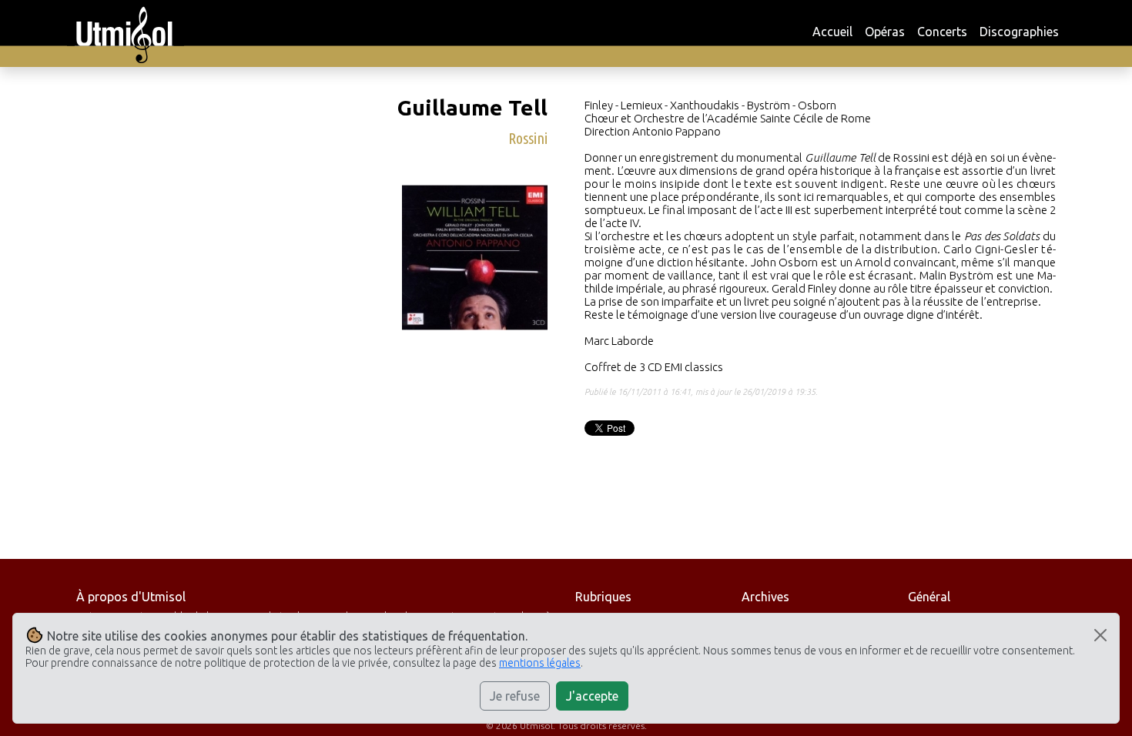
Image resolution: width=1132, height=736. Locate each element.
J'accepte (592, 696)
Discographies (1019, 31)
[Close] (1100, 635)
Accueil (832, 31)
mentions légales (540, 663)
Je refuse (515, 696)
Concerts (942, 31)
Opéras (885, 31)
